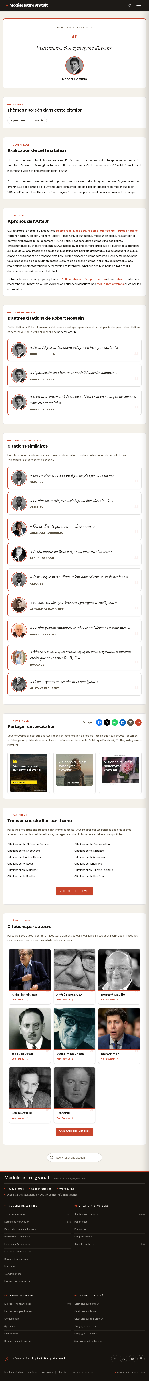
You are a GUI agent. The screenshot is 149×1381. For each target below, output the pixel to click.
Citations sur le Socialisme (90, 857)
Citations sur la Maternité (22, 870)
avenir (39, 120)
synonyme (18, 120)
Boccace (37, 664)
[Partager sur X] (107, 722)
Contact (32, 1372)
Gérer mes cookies (82, 1372)
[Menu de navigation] (139, 5)
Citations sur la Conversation (92, 844)
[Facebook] (114, 1358)
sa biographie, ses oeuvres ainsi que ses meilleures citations (97, 231)
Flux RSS (62, 1372)
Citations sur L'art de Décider (25, 857)
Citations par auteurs (29, 926)
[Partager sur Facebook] (99, 722)
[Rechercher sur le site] (130, 5)
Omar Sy (36, 482)
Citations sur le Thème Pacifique (94, 870)
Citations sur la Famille (21, 876)
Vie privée (47, 1372)
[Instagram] (141, 1358)
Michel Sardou (42, 558)
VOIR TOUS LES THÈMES (74, 891)
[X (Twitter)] (123, 1358)
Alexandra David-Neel (47, 609)
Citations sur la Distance (89, 851)
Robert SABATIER (43, 634)
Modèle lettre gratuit (28, 5)
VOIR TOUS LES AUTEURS (74, 1131)
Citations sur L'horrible (88, 863)
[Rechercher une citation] (51, 1157)
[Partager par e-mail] (130, 722)
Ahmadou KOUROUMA (46, 532)
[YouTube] (132, 1358)
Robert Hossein (74, 79)
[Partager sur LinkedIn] (122, 722)
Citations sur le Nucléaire (89, 876)
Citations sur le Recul (20, 863)
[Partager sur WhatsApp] (115, 722)
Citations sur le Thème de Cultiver (28, 844)
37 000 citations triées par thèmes (82, 279)
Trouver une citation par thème (39, 820)
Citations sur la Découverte (24, 851)
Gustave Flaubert (44, 688)
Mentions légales (13, 1372)
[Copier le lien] (138, 722)
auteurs (120, 279)
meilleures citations (110, 284)
